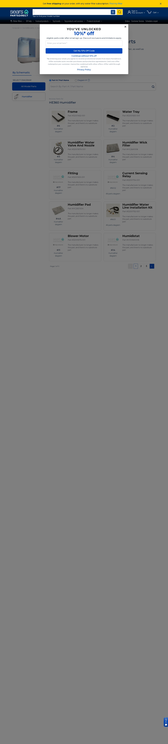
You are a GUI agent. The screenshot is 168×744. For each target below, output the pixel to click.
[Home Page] (20, 13)
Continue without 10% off (84, 56)
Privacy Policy (84, 69)
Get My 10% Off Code (84, 51)
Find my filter (115, 3)
